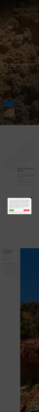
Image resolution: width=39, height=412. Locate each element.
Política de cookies (21, 207)
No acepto (27, 210)
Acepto (11, 210)
